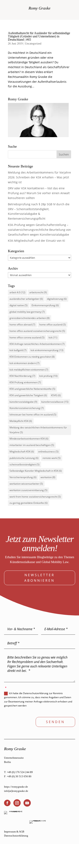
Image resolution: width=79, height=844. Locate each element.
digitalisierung (57, 299)
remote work (52, 458)
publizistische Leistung (24, 458)
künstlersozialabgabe (23, 401)
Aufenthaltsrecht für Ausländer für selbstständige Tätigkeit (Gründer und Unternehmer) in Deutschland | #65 (39, 36)
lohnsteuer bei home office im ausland (33, 414)
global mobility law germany (27, 311)
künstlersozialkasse (54, 401)
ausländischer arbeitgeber (26, 299)
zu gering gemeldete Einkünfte (29, 503)
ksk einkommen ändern (25, 363)
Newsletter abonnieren (39, 578)
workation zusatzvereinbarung (28, 490)
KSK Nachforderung (22, 376)
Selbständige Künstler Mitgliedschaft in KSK (36, 470)
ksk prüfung (48, 376)
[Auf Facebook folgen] (7, 803)
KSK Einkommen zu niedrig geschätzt (32, 356)
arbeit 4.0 (17, 292)
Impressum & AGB (14, 831)
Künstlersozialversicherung (27, 408)
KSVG (56, 395)
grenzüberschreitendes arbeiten (30, 318)
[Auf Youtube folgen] (27, 803)
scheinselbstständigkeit (25, 464)
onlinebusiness (48, 451)
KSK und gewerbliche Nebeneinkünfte (32, 389)
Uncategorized (33, 43)
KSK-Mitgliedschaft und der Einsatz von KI (36, 241)
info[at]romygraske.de (16, 790)
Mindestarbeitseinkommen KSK (29, 438)
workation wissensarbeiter (26, 483)
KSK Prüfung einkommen (25, 382)
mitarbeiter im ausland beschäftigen (32, 445)
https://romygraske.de (16, 786)
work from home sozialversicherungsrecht (35, 496)
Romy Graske (39, 8)
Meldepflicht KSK (21, 421)
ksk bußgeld (18, 350)
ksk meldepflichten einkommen (29, 369)
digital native (19, 305)
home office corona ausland (27, 337)
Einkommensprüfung (45, 305)
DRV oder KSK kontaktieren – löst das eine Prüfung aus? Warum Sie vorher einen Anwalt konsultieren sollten (39, 193)
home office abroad (22, 324)
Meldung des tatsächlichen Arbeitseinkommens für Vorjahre (38, 430)
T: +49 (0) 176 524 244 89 (18, 772)
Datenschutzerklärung (16, 835)
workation (48, 477)
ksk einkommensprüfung (47, 350)
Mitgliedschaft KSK (22, 451)
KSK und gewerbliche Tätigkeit (28, 395)
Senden (55, 722)
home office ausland (52, 324)
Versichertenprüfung (23, 477)
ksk (53, 337)
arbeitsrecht (38, 292)
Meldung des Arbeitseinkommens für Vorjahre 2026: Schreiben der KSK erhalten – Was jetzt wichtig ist (39, 177)
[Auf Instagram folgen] (17, 803)
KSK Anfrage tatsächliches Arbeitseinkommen (37, 344)
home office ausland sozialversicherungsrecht (37, 331)
